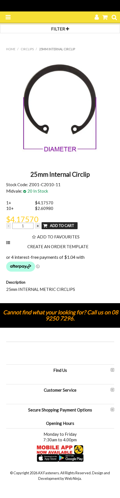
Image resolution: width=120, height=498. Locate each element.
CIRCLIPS (27, 49)
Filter (58, 28)
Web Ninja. (73, 478)
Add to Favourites (58, 237)
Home (10, 49)
